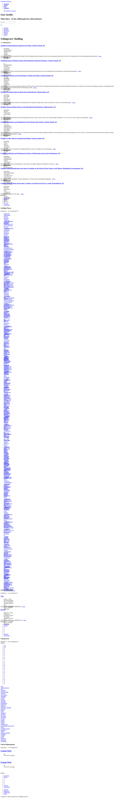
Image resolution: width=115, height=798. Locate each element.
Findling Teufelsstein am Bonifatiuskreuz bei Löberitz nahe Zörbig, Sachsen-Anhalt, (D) (29, 122)
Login (5, 794)
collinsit (2, 723)
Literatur (6, 33)
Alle (5, 645)
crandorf (3, 735)
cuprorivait (3, 740)
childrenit (3, 709)
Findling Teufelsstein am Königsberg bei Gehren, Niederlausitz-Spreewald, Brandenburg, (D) (30, 153)
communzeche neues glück (7, 726)
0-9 (4, 647)
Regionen (6, 29)
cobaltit (2, 720)
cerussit (2, 699)
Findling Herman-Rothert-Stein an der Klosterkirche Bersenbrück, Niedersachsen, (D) (28, 107)
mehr (24, 606)
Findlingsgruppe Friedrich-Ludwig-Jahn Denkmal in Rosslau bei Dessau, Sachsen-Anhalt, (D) (31, 60)
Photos (5, 35)
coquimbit (3, 730)
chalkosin (3, 706)
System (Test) (6, 751)
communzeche (4, 724)
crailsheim (3, 734)
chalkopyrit (3, 704)
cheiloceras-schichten (6, 707)
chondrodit (3, 713)
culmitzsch (3, 738)
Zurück (5, 199)
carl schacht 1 (4, 695)
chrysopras (3, 717)
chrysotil (3, 719)
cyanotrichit (3, 741)
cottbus (2, 731)
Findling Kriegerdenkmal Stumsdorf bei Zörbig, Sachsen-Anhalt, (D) (23, 45)
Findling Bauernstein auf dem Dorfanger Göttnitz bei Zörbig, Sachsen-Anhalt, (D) (27, 75)
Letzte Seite (7, 205)
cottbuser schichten (5, 733)
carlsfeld (3, 697)
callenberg (3, 690)
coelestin (3, 721)
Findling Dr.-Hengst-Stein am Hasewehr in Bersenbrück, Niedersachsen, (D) (25, 92)
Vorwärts (6, 203)
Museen (6, 32)
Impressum (6, 791)
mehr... (100, 56)
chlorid (2, 710)
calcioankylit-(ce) (5, 688)
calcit (2, 689)
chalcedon (3, 702)
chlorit (2, 711)
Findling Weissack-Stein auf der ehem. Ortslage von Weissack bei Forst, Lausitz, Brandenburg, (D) (32, 183)
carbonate (3, 693)
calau (2, 686)
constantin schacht (5, 728)
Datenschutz (7, 792)
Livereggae (3, 1)
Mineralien (6, 30)
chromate (3, 714)
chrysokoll (3, 716)
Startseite (6, 28)
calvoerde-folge (4, 692)
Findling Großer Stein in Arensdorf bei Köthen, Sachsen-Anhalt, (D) (22, 138)
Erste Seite (6, 198)
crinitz (2, 737)
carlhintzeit (3, 696)
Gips (2, 596)
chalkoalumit (4, 703)
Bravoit (3, 610)
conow (2, 727)
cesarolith (3, 700)
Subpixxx (8, 1)
